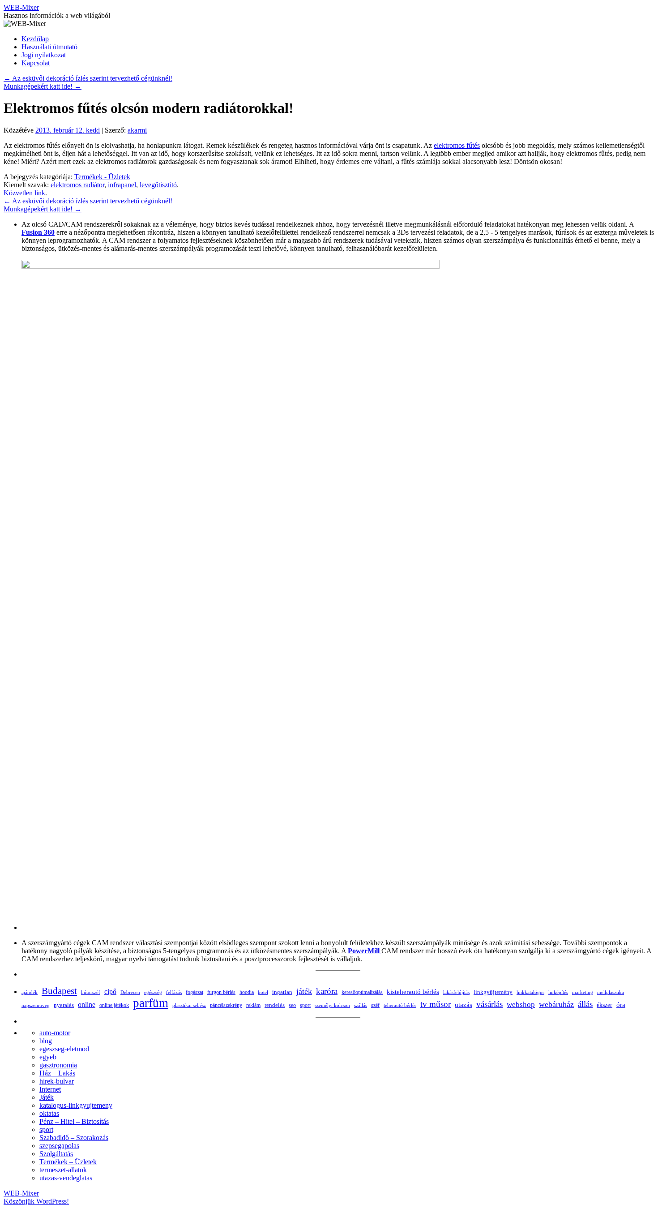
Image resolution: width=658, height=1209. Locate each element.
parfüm (150, 1003)
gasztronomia (58, 1065)
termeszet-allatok (63, 1170)
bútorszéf (90, 992)
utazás (463, 1004)
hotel (263, 992)
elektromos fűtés (457, 145)
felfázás (174, 992)
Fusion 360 (38, 232)
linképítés (558, 992)
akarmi (137, 130)
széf (375, 1005)
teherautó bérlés (400, 1005)
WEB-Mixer (21, 7)
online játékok (114, 1005)
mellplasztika (610, 992)
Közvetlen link (24, 193)
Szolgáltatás (56, 1153)
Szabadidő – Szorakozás (73, 1137)
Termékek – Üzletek (68, 1162)
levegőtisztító (158, 185)
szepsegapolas (59, 1145)
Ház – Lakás (57, 1073)
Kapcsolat (35, 63)
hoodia (246, 992)
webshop (521, 1004)
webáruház (556, 1004)
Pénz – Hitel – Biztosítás (74, 1121)
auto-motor (54, 1033)
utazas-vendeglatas (65, 1178)
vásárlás (489, 1004)
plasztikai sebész (189, 1005)
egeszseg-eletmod (64, 1049)
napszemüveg (35, 1005)
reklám (253, 1005)
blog (45, 1041)
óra (620, 1004)
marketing (582, 992)
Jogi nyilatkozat (43, 55)
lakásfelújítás (456, 992)
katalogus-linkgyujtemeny (75, 1105)
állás (585, 1004)
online (86, 1004)
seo (292, 1005)
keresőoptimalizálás (362, 992)
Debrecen (130, 992)
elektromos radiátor (77, 185)
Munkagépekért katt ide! (42, 86)
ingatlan (282, 992)
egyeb (47, 1057)
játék (304, 991)
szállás (360, 1005)
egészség (153, 992)
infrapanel (122, 185)
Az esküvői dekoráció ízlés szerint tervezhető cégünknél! (88, 78)
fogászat (194, 992)
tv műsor (435, 1004)
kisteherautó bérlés (413, 991)
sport (305, 1005)
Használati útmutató (49, 47)
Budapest (59, 990)
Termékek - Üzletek (102, 177)
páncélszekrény (226, 1005)
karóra (327, 991)
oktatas (49, 1113)
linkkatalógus (530, 992)
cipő (110, 991)
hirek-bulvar (56, 1081)
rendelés (275, 1005)
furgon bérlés (221, 992)
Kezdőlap (35, 39)
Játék (46, 1097)
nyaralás (64, 1005)
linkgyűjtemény (493, 992)
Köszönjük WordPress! (36, 1201)
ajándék (29, 992)
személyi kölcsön (332, 1005)
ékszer (604, 1004)
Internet (50, 1089)
